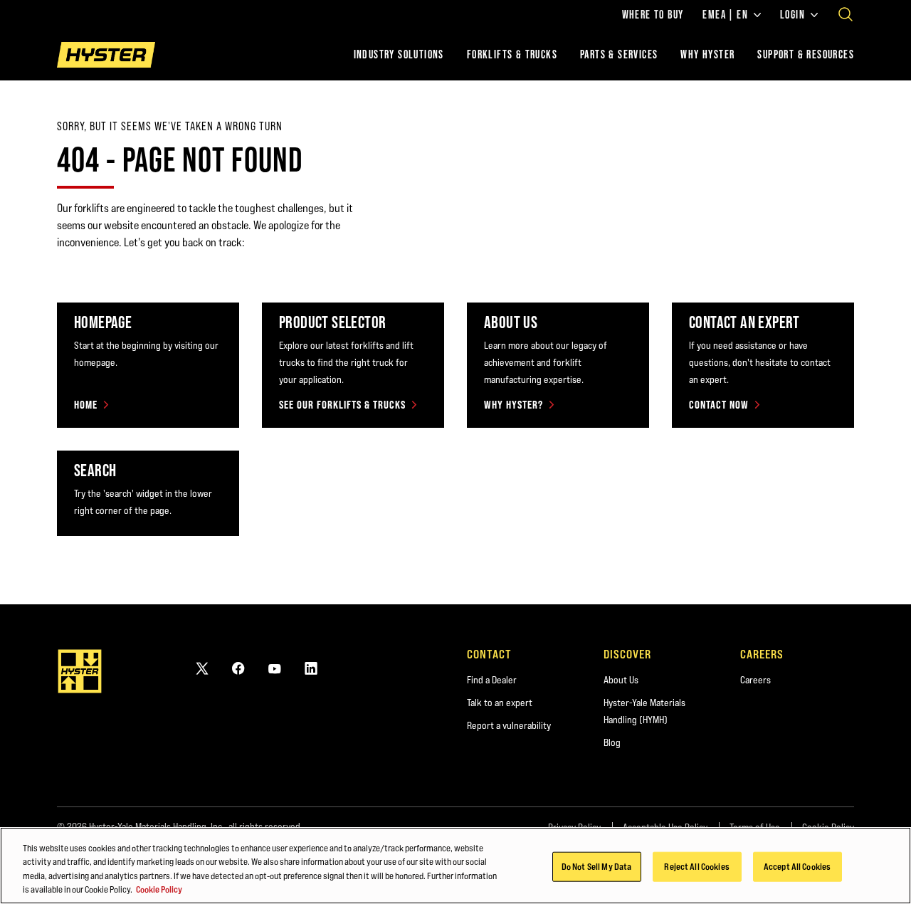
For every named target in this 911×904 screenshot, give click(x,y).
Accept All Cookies (797, 866)
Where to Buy (653, 15)
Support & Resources (805, 54)
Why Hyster (707, 54)
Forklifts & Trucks (512, 54)
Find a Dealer (492, 679)
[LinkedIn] (311, 668)
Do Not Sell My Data (596, 866)
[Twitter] (202, 668)
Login (792, 15)
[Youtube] (274, 668)
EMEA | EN (725, 15)
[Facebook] (238, 668)
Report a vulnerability (509, 725)
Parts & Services (619, 54)
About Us (621, 679)
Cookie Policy (159, 889)
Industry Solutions (399, 54)
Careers (755, 679)
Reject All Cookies (696, 866)
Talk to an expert (499, 702)
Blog (612, 742)
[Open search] (845, 14)
